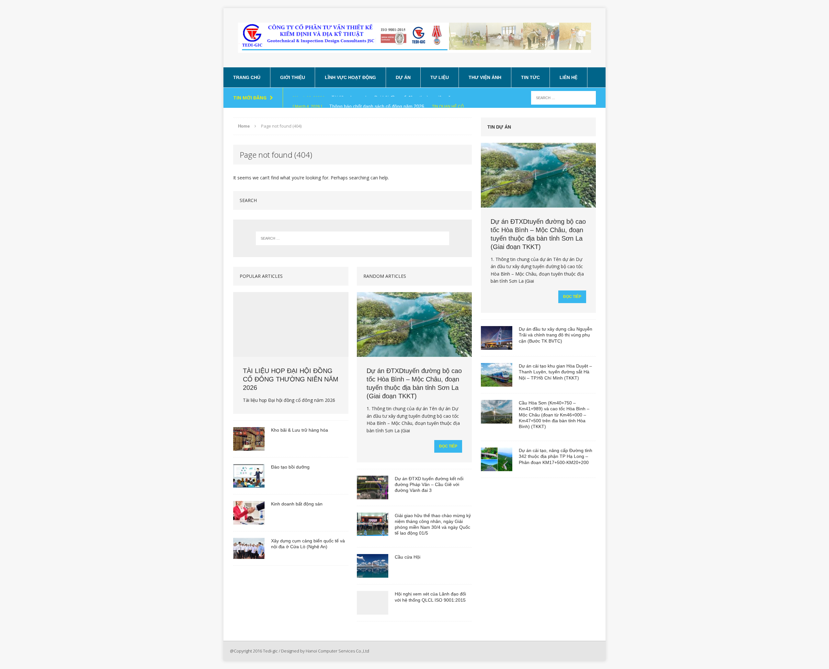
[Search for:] (563, 97)
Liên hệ (568, 77)
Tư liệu (439, 77)
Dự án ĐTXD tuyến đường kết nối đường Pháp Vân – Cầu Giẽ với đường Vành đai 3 (429, 484)
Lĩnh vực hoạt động (350, 77)
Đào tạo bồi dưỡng (290, 467)
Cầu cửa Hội (407, 557)
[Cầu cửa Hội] (372, 574)
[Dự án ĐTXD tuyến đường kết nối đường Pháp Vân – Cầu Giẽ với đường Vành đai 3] (372, 495)
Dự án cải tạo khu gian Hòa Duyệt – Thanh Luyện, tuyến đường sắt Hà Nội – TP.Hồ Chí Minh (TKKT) (555, 371)
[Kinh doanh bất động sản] (249, 520)
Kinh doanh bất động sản (297, 503)
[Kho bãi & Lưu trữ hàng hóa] (249, 446)
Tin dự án (499, 127)
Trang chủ (246, 77)
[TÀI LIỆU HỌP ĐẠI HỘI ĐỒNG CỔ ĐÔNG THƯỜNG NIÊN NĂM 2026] (290, 353)
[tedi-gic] (414, 37)
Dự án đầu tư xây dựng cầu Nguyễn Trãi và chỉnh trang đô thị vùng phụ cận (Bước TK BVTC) (555, 334)
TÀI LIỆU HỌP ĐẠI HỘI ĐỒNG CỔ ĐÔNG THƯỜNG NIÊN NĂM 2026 (290, 379)
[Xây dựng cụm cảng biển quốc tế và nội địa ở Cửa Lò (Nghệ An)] (249, 555)
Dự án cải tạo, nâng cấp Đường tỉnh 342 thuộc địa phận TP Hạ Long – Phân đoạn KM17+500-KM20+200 (555, 456)
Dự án (403, 77)
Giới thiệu (292, 77)
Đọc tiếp (448, 446)
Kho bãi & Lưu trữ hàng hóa (299, 430)
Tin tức (530, 77)
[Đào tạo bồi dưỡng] (249, 483)
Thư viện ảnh (485, 77)
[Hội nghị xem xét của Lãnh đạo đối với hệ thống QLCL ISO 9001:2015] (372, 611)
